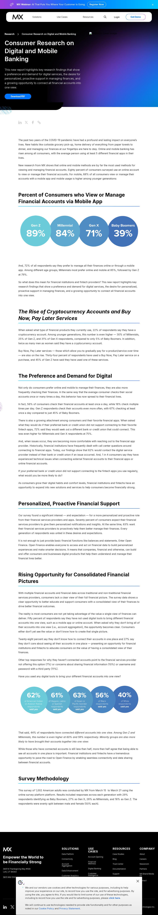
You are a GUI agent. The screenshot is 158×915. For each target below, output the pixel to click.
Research (10, 34)
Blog (114, 859)
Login (117, 17)
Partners (143, 869)
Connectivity (67, 859)
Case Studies (118, 854)
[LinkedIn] (5, 907)
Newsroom (144, 864)
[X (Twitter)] (12, 907)
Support (116, 874)
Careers (143, 859)
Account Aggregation (67, 865)
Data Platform (68, 854)
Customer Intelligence (93, 874)
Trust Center (118, 864)
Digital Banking (94, 869)
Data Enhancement (70, 871)
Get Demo (136, 17)
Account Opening (95, 857)
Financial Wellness (92, 863)
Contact (143, 881)
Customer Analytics (70, 876)
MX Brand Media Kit (147, 875)
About (142, 854)
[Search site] (105, 17)
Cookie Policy (46, 908)
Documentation (119, 869)
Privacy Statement (69, 908)
